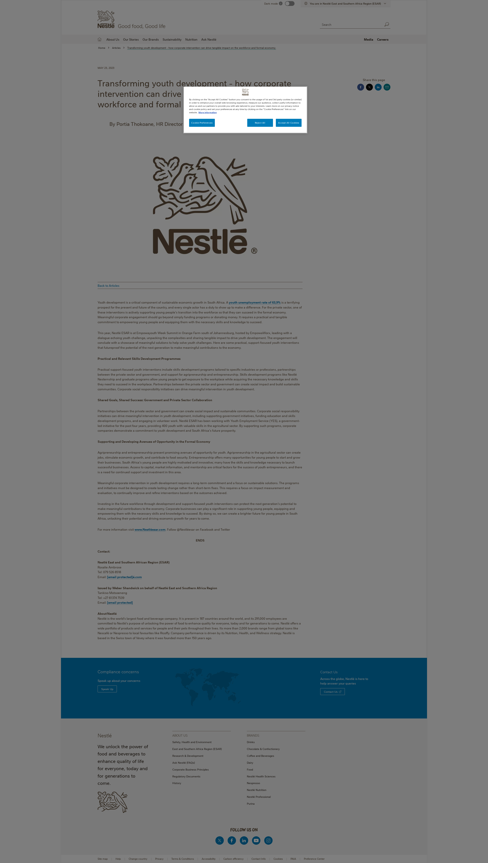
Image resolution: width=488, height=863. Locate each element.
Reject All (260, 122)
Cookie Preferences (202, 122)
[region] (245, 109)
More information (207, 112)
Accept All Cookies (288, 122)
